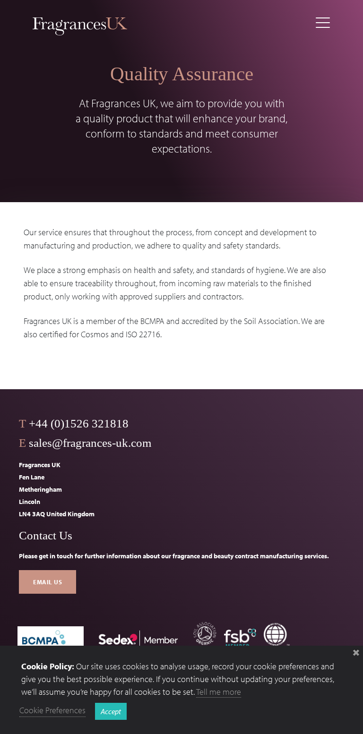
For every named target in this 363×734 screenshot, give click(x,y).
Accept (111, 711)
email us (47, 582)
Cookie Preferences (52, 710)
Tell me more (218, 691)
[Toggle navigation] (322, 23)
